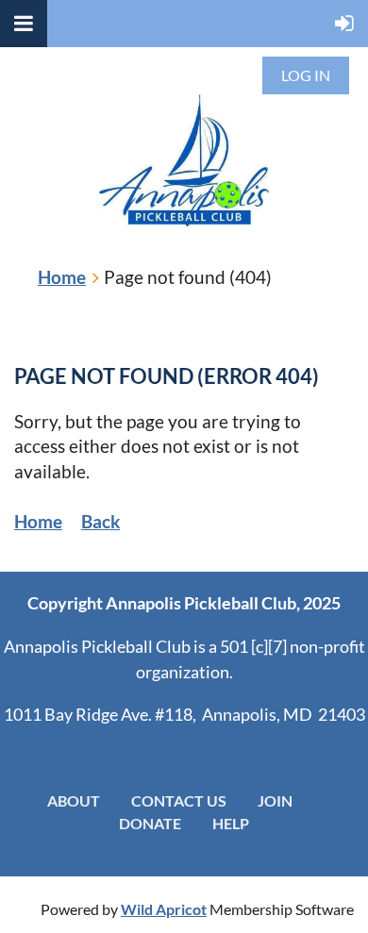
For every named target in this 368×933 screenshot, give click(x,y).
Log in (305, 75)
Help (230, 823)
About (73, 800)
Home (62, 277)
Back (100, 521)
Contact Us (178, 800)
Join (275, 800)
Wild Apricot (164, 909)
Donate (150, 823)
